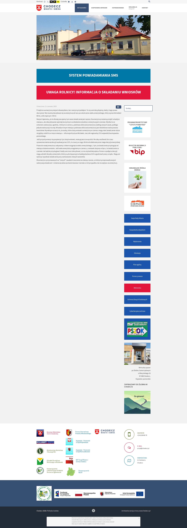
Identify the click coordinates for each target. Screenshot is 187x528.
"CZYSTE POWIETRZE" (137, 125)
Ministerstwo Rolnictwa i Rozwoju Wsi (55, 451)
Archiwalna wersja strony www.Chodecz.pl (136, 511)
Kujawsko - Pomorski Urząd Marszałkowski (83, 451)
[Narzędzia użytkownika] (118, 107)
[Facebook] (93, 511)
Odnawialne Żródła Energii (137, 169)
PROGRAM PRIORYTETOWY (137, 122)
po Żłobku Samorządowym (141, 370)
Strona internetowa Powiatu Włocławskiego (83, 432)
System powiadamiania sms (93, 75)
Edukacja (137, 253)
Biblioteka (137, 288)
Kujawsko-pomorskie (143, 379)
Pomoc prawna (137, 276)
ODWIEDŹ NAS (142, 458)
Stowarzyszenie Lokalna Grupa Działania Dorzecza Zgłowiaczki (55, 470)
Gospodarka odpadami (137, 230)
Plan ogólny (137, 265)
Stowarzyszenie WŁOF (84, 471)
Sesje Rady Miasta (137, 218)
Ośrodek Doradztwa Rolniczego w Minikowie (55, 461)
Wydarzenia (137, 241)
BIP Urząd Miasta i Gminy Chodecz (82, 461)
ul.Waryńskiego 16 (144, 373)
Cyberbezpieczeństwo (137, 311)
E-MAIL (139, 446)
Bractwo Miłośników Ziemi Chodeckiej (53, 433)
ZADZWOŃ (140, 433)
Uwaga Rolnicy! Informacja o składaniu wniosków (93, 92)
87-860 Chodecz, (144, 376)
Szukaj (149, 1)
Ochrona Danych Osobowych (137, 299)
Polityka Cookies (53, 511)
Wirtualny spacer (144, 368)
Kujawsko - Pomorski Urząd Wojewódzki (83, 441)
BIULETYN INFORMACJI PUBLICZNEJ (137, 146)
